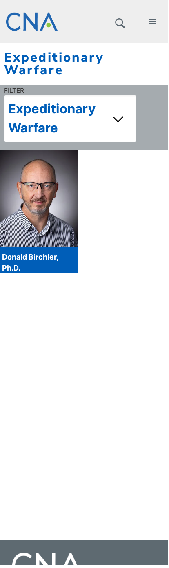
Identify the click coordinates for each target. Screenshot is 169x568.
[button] (120, 21)
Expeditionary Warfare (52, 118)
